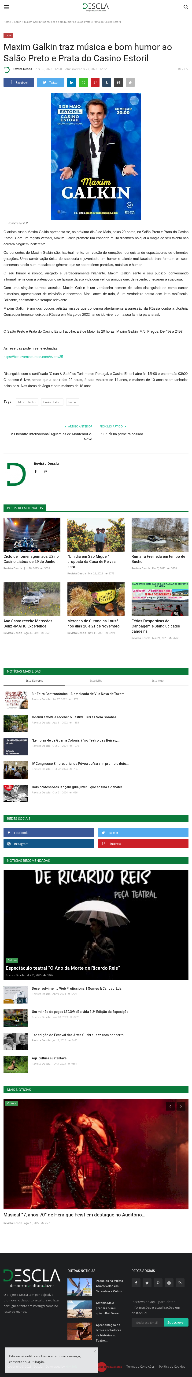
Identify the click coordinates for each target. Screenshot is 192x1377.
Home (7, 21)
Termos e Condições (140, 1366)
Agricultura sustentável (49, 1058)
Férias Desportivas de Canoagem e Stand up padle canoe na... (156, 626)
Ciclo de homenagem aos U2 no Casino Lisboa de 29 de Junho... (31, 559)
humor (72, 402)
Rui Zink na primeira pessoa (121, 434)
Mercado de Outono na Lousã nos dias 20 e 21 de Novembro (93, 623)
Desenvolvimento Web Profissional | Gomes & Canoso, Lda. (77, 988)
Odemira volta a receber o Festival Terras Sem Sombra (74, 717)
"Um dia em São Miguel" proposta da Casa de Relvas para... (91, 561)
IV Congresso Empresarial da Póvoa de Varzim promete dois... (80, 763)
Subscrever (176, 1322)
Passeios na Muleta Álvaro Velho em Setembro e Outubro (110, 1286)
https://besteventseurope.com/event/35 (33, 357)
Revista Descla (22, 69)
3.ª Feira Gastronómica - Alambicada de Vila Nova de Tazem (78, 694)
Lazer (17, 21)
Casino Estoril (52, 402)
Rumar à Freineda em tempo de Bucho (158, 559)
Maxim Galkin (27, 402)
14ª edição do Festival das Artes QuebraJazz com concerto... (79, 1035)
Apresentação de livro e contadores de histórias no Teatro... (108, 1332)
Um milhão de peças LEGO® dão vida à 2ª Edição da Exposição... (81, 1012)
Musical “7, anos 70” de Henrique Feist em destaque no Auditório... (74, 1215)
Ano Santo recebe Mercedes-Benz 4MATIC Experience (29, 623)
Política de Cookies (172, 1366)
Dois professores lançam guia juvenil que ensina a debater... (78, 787)
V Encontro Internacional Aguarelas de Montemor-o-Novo (51, 436)
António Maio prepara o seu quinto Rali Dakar (107, 1308)
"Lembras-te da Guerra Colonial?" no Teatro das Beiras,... (76, 740)
